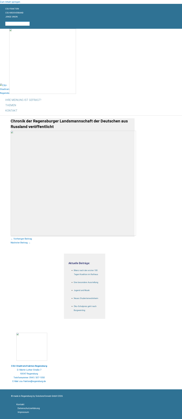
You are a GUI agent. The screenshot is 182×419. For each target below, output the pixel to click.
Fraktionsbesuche (20, 23)
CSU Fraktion (12, 9)
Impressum (23, 412)
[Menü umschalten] (17, 20)
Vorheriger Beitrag (21, 238)
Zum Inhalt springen (10, 2)
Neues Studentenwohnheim (86, 298)
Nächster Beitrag (21, 242)
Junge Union (11, 17)
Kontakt (20, 404)
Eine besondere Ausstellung (86, 282)
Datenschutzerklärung (29, 408)
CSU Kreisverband (14, 13)
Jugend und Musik (82, 290)
